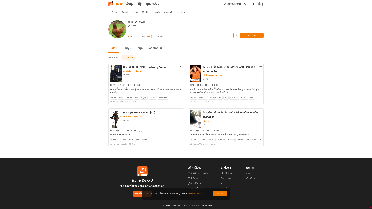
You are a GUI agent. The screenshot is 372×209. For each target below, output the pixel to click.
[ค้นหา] (245, 4)
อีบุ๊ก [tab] (140, 4)
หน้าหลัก (114, 12)
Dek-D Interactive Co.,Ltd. (176, 205)
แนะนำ (135, 12)
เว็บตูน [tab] (130, 4)
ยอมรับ (220, 193)
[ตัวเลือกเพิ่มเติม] (236, 35)
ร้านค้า (157, 12)
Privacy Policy (207, 205)
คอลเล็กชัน (168, 12)
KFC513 (126, 58)
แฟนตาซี (205, 121)
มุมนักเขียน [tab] (152, 4)
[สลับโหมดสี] (253, 4)
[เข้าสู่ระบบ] (261, 4)
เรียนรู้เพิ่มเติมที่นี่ (195, 193)
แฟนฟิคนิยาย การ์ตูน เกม (133, 71)
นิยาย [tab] (119, 4)
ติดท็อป (125, 12)
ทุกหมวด (181, 12)
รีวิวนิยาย (146, 12)
